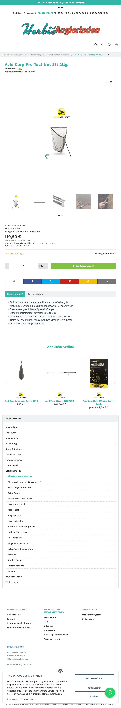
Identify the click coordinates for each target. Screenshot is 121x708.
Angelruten (11, 432)
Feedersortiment (13, 454)
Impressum (49, 630)
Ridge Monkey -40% (18, 543)
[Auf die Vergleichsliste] (106, 82)
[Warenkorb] (116, 45)
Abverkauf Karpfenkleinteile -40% (25, 482)
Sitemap (48, 626)
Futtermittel (11, 465)
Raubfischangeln (13, 577)
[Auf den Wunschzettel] (111, 82)
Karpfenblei (14, 510)
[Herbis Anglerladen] (61, 28)
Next (115, 383)
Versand (26, 240)
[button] (95, 45)
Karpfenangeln (13, 471)
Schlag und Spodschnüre (20, 549)
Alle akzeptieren (94, 678)
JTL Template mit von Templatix (99, 704)
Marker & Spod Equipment (21, 526)
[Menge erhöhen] (46, 266)
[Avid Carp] (21, 395)
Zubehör (12, 571)
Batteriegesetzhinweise (56, 634)
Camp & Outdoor (13, 449)
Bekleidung (11, 443)
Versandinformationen (18, 627)
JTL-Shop (76, 704)
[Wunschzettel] (109, 45)
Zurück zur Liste (10, 55)
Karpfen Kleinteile (17, 504)
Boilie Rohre (14, 493)
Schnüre (12, 554)
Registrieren (87, 619)
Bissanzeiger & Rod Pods (20, 487)
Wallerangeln (12, 582)
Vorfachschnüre (16, 566)
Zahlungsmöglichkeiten (19, 623)
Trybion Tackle (15, 560)
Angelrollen (11, 427)
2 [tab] (62, 215)
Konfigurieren (94, 688)
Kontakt (11, 619)
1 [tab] (59, 215)
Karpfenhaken (15, 515)
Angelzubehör (12, 438)
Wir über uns (14, 615)
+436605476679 (45, 13)
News (60, 7)
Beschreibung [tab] (15, 294)
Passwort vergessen (91, 615)
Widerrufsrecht (52, 639)
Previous (6, 383)
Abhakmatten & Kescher (28, 231)
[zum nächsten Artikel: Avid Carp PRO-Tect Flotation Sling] (115, 54)
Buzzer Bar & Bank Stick (20, 498)
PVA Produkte (15, 538)
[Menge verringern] (7, 266)
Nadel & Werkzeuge (17, 532)
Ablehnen (94, 696)
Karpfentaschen (16, 521)
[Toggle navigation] (3, 45)
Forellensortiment (14, 460)
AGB (46, 622)
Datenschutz (50, 617)
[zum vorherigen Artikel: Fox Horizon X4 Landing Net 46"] (109, 54)
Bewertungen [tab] (35, 294)
